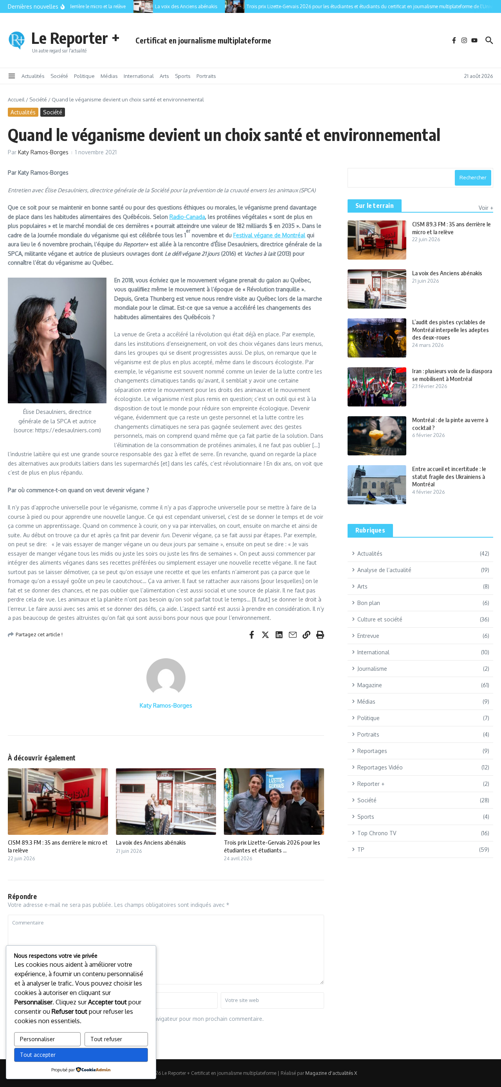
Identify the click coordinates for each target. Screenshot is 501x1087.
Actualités (33, 76)
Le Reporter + (75, 37)
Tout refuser (106, 1039)
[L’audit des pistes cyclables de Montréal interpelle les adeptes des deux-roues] (377, 338)
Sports (183, 76)
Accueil (16, 99)
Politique (84, 76)
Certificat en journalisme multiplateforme (203, 40)
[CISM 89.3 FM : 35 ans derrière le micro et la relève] (377, 240)
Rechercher (473, 177)
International (139, 76)
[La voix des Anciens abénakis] (135, 6)
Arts (164, 76)
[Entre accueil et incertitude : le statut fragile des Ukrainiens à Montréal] (377, 484)
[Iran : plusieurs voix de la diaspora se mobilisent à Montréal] (377, 386)
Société (59, 76)
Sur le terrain (374, 205)
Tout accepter (38, 1054)
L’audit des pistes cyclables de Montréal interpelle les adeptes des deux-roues (450, 329)
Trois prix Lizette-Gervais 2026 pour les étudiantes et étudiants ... (272, 846)
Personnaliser (37, 1039)
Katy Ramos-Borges (43, 152)
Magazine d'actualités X (331, 1073)
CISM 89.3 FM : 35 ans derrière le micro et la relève (451, 227)
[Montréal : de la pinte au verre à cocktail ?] (377, 435)
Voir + (486, 207)
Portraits (206, 76)
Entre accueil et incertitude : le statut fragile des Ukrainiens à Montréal (449, 476)
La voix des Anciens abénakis (151, 842)
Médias (109, 76)
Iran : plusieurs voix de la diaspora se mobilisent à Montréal (452, 374)
